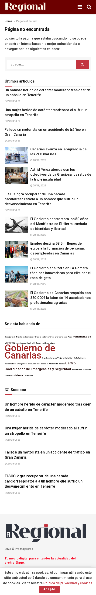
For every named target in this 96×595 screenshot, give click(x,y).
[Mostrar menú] (80, 7)
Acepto (49, 589)
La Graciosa (28, 376)
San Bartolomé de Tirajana (53, 358)
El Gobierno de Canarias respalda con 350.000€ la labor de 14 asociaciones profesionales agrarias (60, 298)
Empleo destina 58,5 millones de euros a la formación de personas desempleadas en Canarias (57, 248)
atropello (44, 364)
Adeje (70, 337)
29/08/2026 (13, 101)
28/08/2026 (39, 160)
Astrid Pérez (77, 370)
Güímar (7, 376)
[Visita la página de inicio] (25, 7)
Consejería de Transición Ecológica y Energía (23, 337)
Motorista (87, 370)
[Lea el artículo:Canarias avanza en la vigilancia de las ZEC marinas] (16, 155)
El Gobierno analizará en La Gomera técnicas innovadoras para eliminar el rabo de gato (60, 273)
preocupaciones (34, 364)
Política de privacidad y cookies (67, 583)
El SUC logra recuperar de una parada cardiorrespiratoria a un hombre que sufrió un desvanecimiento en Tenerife (42, 199)
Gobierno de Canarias (30, 352)
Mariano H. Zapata (57, 364)
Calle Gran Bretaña (72, 358)
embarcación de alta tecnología (54, 337)
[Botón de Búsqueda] (89, 7)
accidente (17, 375)
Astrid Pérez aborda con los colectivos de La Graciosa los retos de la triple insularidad (60, 174)
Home (8, 21)
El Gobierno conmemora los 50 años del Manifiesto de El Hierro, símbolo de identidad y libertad (59, 224)
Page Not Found (26, 21)
